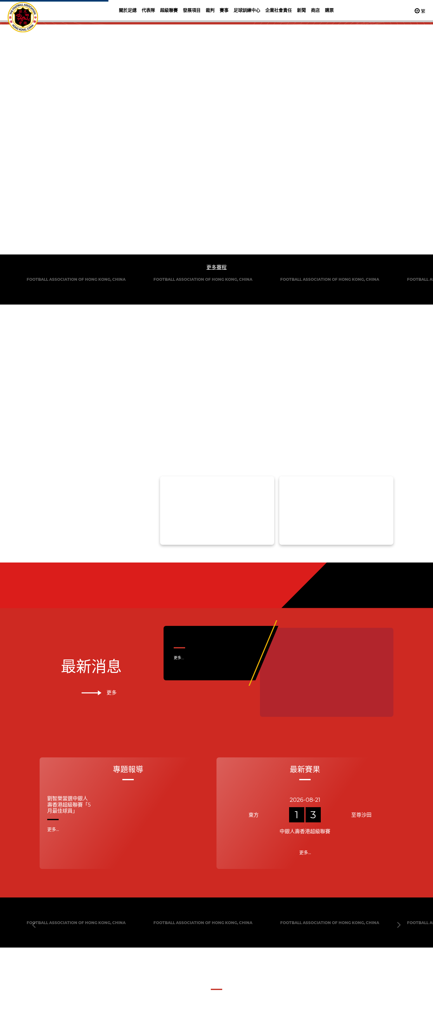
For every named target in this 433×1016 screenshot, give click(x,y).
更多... (179, 866)
